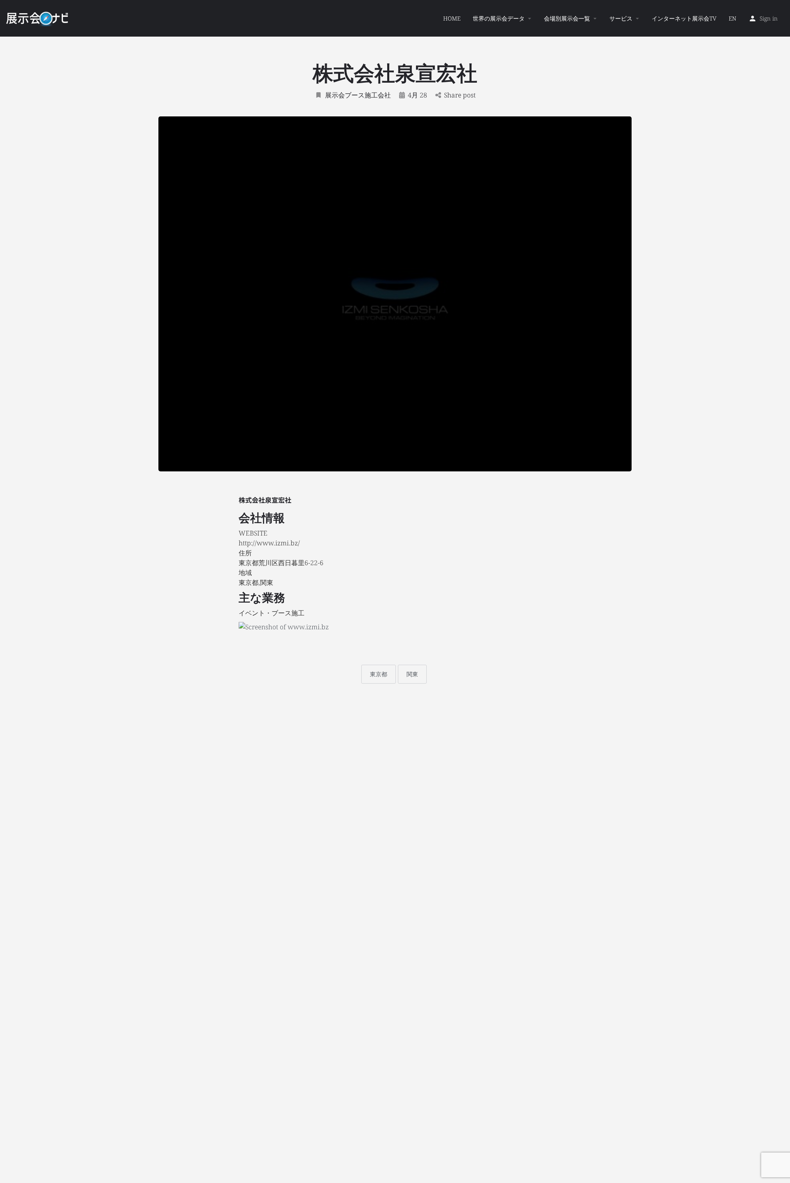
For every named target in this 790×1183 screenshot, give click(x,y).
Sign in (769, 18)
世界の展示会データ (499, 18)
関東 (412, 674)
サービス (620, 18)
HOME (451, 18)
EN (732, 18)
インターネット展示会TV (684, 18)
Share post (460, 95)
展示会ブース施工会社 (358, 95)
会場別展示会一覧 (567, 18)
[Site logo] (38, 17)
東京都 (378, 674)
